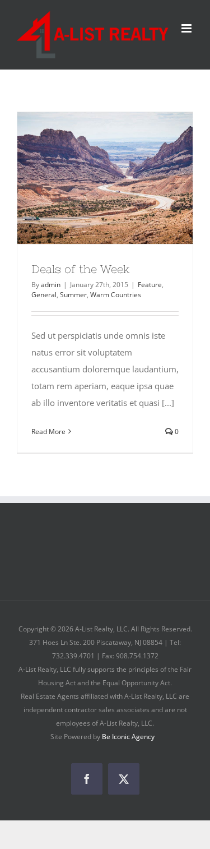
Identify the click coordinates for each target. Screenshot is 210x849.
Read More (48, 431)
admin (50, 284)
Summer (73, 294)
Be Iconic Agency (128, 736)
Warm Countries (115, 294)
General (44, 294)
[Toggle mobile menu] (187, 28)
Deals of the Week (80, 268)
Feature (150, 284)
